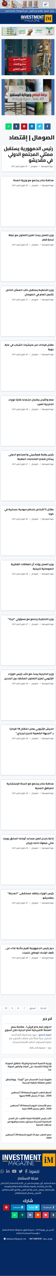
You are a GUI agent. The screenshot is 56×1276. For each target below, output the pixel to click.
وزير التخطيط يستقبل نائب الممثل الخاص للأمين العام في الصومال (30, 292)
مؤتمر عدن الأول (36, 11)
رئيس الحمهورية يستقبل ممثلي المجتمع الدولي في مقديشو (28, 154)
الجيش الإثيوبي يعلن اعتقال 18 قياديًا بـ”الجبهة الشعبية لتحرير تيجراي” (31, 731)
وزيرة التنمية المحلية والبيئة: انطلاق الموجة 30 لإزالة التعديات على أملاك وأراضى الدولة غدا (28, 1066)
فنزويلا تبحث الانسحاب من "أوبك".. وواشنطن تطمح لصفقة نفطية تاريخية (28, 1081)
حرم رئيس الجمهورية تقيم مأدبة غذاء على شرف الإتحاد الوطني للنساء (29, 950)
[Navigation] (16, 18)
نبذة (52, 11)
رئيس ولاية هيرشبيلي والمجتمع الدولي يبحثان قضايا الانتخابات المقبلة (31, 456)
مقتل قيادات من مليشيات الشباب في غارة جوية (29, 347)
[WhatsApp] (2, 1171)
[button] (5, 31)
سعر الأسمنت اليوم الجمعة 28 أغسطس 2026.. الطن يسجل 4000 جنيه (30, 1107)
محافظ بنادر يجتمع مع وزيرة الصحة (33, 180)
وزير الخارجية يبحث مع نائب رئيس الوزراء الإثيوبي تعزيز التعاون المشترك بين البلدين (29, 676)
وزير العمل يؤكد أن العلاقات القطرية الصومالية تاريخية (32, 566)
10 (5, 1008)
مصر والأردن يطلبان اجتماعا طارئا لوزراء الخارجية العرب (31, 401)
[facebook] (26, 1171)
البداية (43, 1008)
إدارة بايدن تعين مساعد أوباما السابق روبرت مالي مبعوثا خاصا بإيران (28, 840)
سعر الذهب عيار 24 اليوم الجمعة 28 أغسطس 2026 (28, 1136)
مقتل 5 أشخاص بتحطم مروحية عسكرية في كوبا (29, 511)
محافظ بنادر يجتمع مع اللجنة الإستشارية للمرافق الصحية (30, 785)
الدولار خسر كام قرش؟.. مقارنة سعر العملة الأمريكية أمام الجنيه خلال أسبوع (28, 1028)
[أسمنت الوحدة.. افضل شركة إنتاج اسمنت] (28, 4)
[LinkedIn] (8, 1171)
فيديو (46, 11)
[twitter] (21, 1171)
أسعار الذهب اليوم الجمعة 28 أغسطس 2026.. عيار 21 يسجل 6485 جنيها (31, 1094)
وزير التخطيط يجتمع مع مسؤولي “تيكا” (31, 619)
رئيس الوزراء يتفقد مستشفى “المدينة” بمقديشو (30, 895)
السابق (32, 1008)
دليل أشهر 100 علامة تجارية (16, 11)
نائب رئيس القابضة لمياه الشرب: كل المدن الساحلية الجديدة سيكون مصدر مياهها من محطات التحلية (29, 1121)
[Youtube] (14, 1171)
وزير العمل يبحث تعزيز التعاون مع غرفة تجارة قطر (31, 237)
